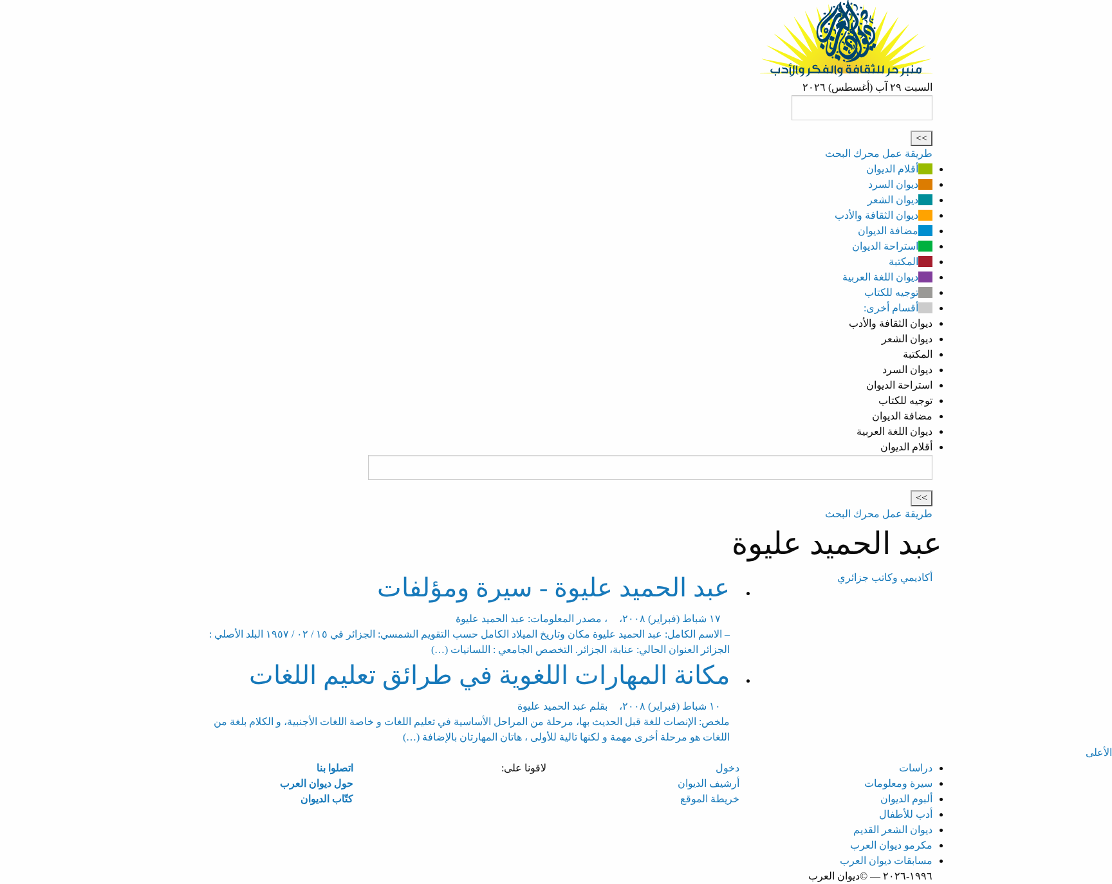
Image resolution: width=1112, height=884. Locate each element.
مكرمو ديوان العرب (891, 845)
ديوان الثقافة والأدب (876, 215)
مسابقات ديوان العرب (886, 860)
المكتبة (903, 261)
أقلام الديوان (892, 168)
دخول (727, 767)
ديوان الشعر (892, 199)
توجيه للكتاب (891, 292)
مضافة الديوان (888, 230)
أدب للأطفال (905, 814)
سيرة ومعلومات (898, 783)
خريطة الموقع (709, 798)
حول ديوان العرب (316, 783)
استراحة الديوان (885, 246)
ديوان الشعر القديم (892, 829)
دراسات (915, 767)
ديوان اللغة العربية (880, 277)
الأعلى (1099, 752)
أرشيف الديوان (708, 783)
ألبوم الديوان (906, 798)
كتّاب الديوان (327, 798)
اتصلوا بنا (335, 767)
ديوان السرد (893, 184)
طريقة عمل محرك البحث (878, 153)
